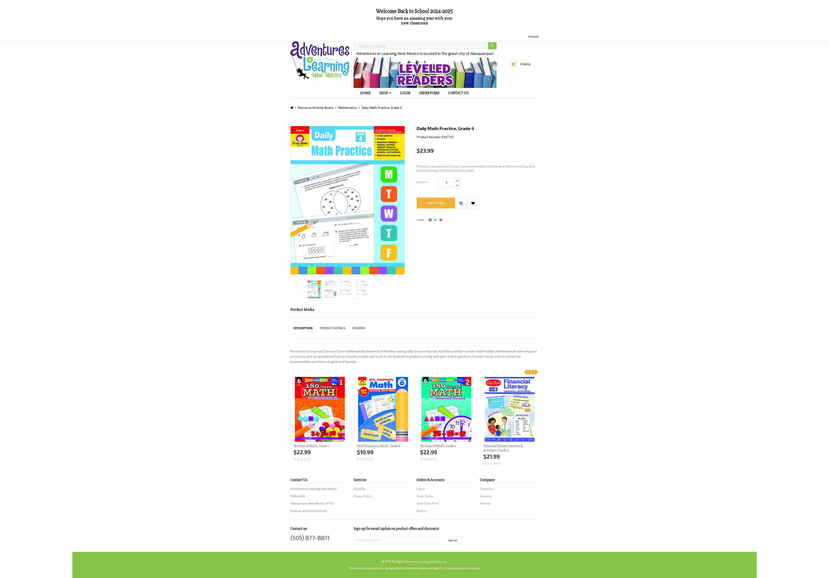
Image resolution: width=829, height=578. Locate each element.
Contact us (486, 489)
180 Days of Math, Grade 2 (438, 446)
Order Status (425, 496)
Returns (422, 511)
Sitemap (485, 503)
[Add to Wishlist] (473, 203)
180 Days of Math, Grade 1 (311, 446)
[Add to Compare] (461, 203)
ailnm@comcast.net (314, 511)
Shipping (359, 489)
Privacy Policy (362, 496)
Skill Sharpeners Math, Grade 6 (378, 446)
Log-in (421, 489)
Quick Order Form (428, 503)
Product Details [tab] (332, 328)
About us (486, 496)
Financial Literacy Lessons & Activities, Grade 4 (503, 448)
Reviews (359, 328)
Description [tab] (303, 328)
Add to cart (435, 202)
